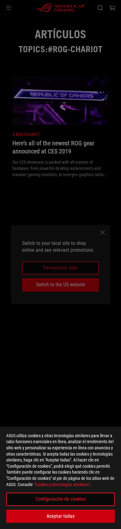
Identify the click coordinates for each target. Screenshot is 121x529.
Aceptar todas (60, 516)
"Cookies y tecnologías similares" (62, 484)
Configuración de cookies (60, 499)
